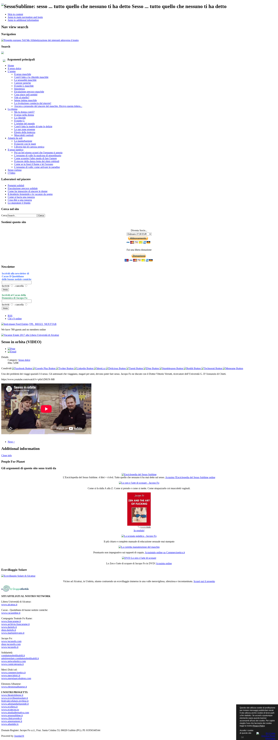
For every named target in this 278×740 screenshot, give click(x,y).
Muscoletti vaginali (23, 135)
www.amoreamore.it (11, 721)
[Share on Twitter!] (65, 368)
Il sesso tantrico (15, 149)
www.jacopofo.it (9, 647)
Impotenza (19, 88)
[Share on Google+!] (44, 368)
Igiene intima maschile (25, 100)
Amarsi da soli (15, 138)
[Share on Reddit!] (192, 368)
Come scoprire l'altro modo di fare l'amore (35, 158)
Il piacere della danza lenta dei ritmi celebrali (36, 161)
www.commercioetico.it (13, 672)
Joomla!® (19, 736)
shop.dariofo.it (8, 630)
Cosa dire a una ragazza (20, 200)
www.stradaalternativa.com (15, 712)
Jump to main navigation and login (25, 17)
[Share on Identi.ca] (100, 368)
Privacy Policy (259, 726)
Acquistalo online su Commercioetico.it (165, 552)
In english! (139, 530)
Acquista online (164, 563)
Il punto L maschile (24, 85)
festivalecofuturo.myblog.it (14, 701)
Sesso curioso (15, 170)
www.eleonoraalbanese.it (14, 686)
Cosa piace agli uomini (25, 94)
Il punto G (19, 120)
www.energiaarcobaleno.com (16, 678)
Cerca (4, 215)
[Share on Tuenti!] (135, 368)
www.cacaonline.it (10, 613)
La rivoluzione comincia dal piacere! (32, 103)
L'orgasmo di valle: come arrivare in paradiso (37, 167)
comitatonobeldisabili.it (13, 655)
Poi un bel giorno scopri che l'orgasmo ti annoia (38, 152)
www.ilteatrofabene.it (12, 695)
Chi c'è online (15, 318)
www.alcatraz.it (9, 604)
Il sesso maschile (22, 74)
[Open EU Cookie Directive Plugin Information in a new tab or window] (265, 735)
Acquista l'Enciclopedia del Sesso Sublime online (190, 477)
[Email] (12, 351)
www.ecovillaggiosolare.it (14, 698)
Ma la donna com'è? (24, 112)
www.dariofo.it (9, 627)
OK (242, 737)
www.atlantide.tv (10, 724)
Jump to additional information (23, 20)
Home (11, 65)
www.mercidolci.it (10, 675)
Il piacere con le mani (25, 143)
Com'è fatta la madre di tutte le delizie (33, 126)
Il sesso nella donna (24, 114)
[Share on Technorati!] (212, 368)
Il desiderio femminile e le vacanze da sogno (30, 194)
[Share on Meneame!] (233, 368)
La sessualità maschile (25, 80)
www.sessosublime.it (12, 715)
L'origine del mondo (24, 123)
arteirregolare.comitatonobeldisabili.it (20, 658)
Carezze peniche (22, 83)
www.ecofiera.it (9, 706)
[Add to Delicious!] (116, 368)
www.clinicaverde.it (11, 718)
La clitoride (20, 117)
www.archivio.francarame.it (15, 624)
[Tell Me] (40, 40)
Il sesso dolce (14, 68)
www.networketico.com (13, 661)
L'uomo (12, 71)
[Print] (11, 348)
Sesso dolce (24, 360)
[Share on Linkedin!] (84, 368)
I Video (11, 173)
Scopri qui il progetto (204, 581)
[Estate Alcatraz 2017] (30, 335)
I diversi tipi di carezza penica (29, 146)
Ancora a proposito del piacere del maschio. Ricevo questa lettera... (48, 106)
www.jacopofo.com (11, 641)
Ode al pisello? (21, 97)
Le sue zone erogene (24, 129)
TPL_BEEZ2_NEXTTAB (42, 324)
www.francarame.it (11, 621)
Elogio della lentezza (24, 132)
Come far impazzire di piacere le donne (27, 191)
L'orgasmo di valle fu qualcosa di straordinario (37, 155)
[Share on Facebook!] (22, 368)
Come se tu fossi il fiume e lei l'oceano (33, 164)
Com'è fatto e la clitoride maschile (31, 77)
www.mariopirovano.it (12, 633)
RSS (10, 315)
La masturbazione (23, 141)
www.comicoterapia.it (12, 664)
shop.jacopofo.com (11, 644)
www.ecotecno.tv (10, 709)
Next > (11, 441)
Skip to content (15, 14)
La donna (12, 109)
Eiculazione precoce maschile (29, 91)
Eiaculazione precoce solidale (23, 188)
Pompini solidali (16, 185)
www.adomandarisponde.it (15, 703)
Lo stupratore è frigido (19, 202)
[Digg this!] (152, 368)
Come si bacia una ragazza (21, 197)
